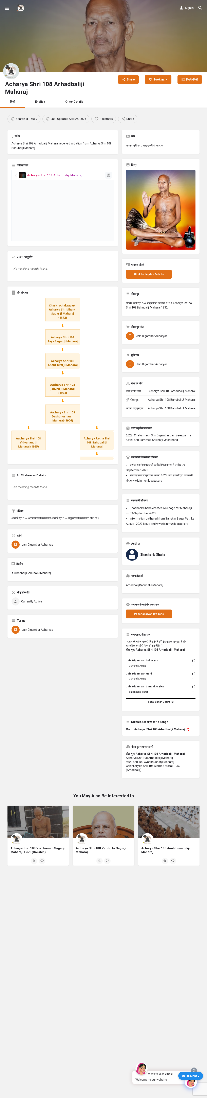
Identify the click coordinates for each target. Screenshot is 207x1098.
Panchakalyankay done (149, 613)
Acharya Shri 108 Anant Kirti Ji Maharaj (63, 363)
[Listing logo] (11, 71)
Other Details (74, 101)
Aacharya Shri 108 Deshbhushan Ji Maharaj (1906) (62, 416)
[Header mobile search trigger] (200, 7)
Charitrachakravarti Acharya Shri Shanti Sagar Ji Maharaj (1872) (62, 311)
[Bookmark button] (42, 861)
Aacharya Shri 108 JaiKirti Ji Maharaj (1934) (62, 389)
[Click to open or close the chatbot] (191, 1082)
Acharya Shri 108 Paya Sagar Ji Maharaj (63, 339)
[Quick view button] (34, 861)
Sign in (189, 7)
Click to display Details (149, 274)
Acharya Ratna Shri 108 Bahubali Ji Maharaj (97, 442)
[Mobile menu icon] (7, 8)
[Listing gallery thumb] (160, 210)
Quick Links (189, 1075)
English (40, 101)
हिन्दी (12, 101)
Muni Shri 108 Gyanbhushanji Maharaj (150, 761)
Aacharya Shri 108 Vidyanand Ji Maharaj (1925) (28, 442)
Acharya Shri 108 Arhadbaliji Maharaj (149, 757)
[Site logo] (21, 8)
